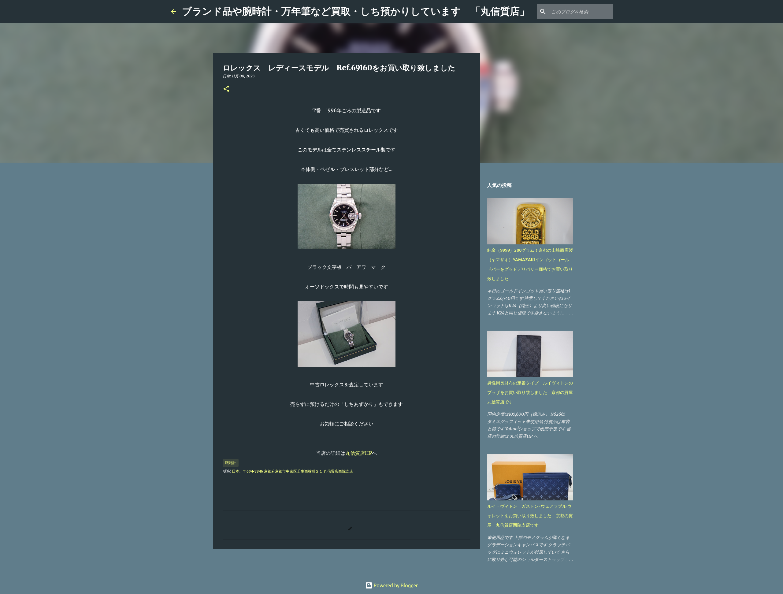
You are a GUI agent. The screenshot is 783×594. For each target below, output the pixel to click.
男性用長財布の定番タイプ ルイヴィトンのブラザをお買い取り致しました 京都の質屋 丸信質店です (532, 392)
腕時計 (230, 463)
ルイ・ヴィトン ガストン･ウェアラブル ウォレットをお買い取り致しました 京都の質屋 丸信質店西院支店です (530, 516)
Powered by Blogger (395, 585)
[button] (226, 89)
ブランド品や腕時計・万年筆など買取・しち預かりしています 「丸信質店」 (355, 11)
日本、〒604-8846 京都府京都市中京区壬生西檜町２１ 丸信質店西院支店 (292, 471)
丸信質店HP (358, 453)
